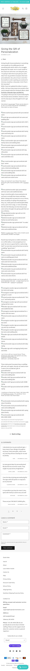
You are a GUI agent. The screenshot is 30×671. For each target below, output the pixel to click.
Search (5, 561)
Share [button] (4, 59)
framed (13, 282)
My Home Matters (14, 663)
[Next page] (21, 511)
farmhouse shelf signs (7, 355)
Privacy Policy (7, 579)
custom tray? (10, 233)
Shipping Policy (7, 589)
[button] (3, 8)
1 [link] (8, 511)
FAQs (4, 575)
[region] (15, 2)
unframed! (20, 282)
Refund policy (9, 665)
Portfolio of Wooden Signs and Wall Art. (12, 92)
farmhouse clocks (8, 394)
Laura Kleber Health (8, 568)
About (5, 565)
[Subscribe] (24, 640)
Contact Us (6, 572)
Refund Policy (7, 586)
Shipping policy (15, 667)
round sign (12, 104)
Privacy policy (17, 665)
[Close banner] (28, 2)
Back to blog (16, 434)
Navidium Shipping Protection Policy (13, 593)
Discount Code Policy (9, 582)
